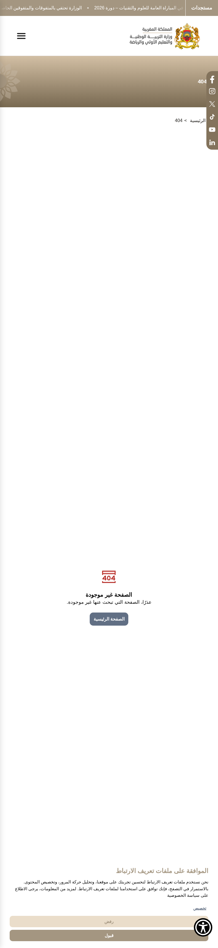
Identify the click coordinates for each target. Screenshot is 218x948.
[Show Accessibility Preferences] (203, 927)
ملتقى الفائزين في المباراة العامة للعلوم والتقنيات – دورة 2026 (152, 7)
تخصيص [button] (199, 908)
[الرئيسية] (165, 36)
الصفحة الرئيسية (109, 619)
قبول (109, 935)
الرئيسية (198, 120)
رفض (109, 921)
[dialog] (109, 904)
